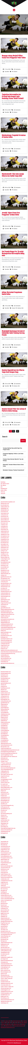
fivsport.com (4, 795)
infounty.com (4, 777)
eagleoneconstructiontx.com (7, 614)
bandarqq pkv (4, 488)
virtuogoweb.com (5, 696)
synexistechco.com (5, 521)
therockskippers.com (6, 972)
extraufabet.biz (4, 719)
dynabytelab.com (5, 510)
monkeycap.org (4, 884)
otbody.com (3, 901)
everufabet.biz (4, 738)
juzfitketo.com (4, 825)
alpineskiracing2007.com (7, 976)
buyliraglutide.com (5, 699)
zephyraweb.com (5, 531)
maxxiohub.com (4, 529)
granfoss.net (4, 973)
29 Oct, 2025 (8, 110)
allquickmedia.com (5, 918)
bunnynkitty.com (4, 937)
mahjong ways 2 (17, 1024)
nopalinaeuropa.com (5, 831)
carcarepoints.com (5, 785)
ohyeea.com (4, 815)
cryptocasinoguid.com (6, 748)
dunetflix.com (4, 803)
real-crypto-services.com (7, 774)
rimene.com (3, 955)
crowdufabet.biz (4, 740)
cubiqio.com (4, 575)
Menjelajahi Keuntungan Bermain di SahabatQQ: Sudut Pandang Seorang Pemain (13, 333)
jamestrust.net (4, 903)
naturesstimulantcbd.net (6, 829)
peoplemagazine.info (6, 673)
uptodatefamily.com (5, 808)
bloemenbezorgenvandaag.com (8, 932)
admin (7, 71)
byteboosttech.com (5, 693)
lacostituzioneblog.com (6, 813)
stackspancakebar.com (6, 963)
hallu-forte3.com (5, 968)
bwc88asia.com (4, 781)
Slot (22, 308)
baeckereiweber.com (6, 671)
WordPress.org (17, 1043)
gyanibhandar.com (5, 702)
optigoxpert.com (5, 547)
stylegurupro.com (5, 572)
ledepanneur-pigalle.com (7, 957)
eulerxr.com (3, 598)
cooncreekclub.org (5, 848)
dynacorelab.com (5, 519)
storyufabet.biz (4, 732)
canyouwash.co (4, 676)
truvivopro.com (4, 523)
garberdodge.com (5, 859)
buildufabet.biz (4, 741)
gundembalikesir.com (6, 683)
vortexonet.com (4, 515)
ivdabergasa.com (5, 771)
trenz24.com (4, 905)
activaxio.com (4, 568)
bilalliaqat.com (4, 637)
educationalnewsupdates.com (8, 501)
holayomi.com (4, 648)
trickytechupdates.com (6, 993)
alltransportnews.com (6, 743)
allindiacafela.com (5, 975)
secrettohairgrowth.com (6, 934)
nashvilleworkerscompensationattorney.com (11, 651)
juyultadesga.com (5, 772)
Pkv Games (14, 71)
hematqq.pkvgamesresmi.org (8, 1027)
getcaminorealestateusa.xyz (7, 663)
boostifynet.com (5, 542)
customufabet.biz (5, 730)
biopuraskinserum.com (6, 949)
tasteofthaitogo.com (5, 936)
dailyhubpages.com (5, 620)
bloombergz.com (5, 893)
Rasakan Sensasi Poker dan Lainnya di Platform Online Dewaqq (14, 410)
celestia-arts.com (5, 851)
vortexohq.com (4, 581)
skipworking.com (5, 906)
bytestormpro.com (5, 590)
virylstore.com (4, 871)
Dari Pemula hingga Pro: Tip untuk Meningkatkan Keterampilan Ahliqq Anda (13, 253)
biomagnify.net (4, 833)
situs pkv (3, 493)
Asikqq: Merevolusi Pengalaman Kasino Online (12, 293)
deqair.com (3, 790)
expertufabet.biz (5, 707)
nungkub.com (4, 818)
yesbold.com (4, 686)
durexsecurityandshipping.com (8, 768)
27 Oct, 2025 (8, 267)
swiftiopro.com (4, 560)
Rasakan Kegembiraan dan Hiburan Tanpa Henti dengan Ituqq (13, 371)
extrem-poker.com (5, 782)
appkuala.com (4, 928)
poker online (4, 490)
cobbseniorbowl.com (6, 764)
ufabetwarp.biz (4, 704)
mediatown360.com (5, 981)
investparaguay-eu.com (6, 779)
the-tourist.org (4, 888)
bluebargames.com (5, 854)
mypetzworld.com (5, 776)
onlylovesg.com (4, 617)
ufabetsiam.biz (4, 710)
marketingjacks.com (5, 990)
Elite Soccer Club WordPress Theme (18, 1040)
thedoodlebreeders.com (6, 787)
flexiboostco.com (5, 503)
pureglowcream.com (5, 931)
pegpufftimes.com (5, 849)
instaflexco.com (4, 554)
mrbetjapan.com (4, 924)
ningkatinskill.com (5, 794)
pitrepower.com (4, 980)
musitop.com (4, 810)
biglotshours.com (5, 697)
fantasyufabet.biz (5, 709)
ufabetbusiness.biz (5, 714)
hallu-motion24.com (5, 970)
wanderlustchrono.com (6, 591)
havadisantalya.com (5, 678)
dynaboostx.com (5, 552)
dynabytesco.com (5, 570)
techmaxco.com (4, 565)
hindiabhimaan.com (5, 994)
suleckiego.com (4, 1003)
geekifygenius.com (5, 599)
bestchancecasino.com (6, 635)
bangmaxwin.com (5, 944)
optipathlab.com (4, 508)
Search (4, 437)
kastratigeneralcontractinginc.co (8, 751)
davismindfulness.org (6, 658)
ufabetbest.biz (4, 727)
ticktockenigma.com (5, 596)
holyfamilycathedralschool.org (8, 653)
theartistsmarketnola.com (7, 960)
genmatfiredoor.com (5, 607)
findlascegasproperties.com (7, 609)
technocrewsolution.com (6, 877)
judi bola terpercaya (16, 1021)
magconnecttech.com (6, 603)
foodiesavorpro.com (5, 580)
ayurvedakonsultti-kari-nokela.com (9, 756)
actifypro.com (4, 550)
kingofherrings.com (5, 923)
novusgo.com (4, 588)
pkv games (3, 485)
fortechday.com (4, 661)
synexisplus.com (5, 513)
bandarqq (3, 482)
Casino (13, 308)
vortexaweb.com (5, 532)
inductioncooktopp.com (6, 640)
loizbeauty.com (4, 908)
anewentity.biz (4, 926)
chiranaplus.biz (4, 962)
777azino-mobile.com (6, 763)
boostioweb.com (5, 505)
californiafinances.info (6, 950)
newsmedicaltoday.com (6, 642)
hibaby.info (3, 630)
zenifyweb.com (4, 604)
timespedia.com (4, 911)
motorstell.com (4, 872)
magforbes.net (4, 882)
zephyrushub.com (5, 506)
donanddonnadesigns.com (7, 612)
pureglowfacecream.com (7, 921)
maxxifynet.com (4, 516)
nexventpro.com (4, 544)
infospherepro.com (5, 578)
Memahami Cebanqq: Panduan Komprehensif (13, 470)
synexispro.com (4, 647)
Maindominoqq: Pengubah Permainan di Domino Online (14, 136)
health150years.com (5, 874)
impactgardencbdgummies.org (8, 828)
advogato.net (4, 890)
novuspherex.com (5, 536)
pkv (2, 487)
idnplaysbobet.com (5, 622)
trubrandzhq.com (5, 541)
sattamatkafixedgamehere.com (8, 627)
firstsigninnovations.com (6, 857)
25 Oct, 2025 (8, 383)
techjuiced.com (4, 691)
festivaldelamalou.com (6, 856)
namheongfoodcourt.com (7, 965)
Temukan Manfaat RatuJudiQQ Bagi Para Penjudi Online (12, 448)
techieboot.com (4, 681)
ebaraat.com (4, 689)
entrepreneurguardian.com (7, 629)
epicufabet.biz (4, 733)
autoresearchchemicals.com (7, 999)
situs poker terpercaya (19, 1025)
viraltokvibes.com (5, 879)
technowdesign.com (5, 766)
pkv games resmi (5, 483)
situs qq (3, 491)
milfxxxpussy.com (5, 807)
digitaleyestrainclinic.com (7, 983)
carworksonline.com (5, 867)
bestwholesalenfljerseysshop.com (9, 753)
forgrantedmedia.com (6, 862)
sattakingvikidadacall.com (7, 624)
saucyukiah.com (4, 841)
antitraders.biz (4, 758)
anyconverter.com (5, 910)
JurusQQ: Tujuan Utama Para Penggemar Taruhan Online (11, 214)
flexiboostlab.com (5, 557)
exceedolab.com (5, 567)
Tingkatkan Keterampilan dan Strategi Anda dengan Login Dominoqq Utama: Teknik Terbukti (13, 96)
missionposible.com (5, 985)
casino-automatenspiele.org (7, 898)
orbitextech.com (4, 601)
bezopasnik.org (4, 939)
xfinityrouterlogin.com (6, 988)
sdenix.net (3, 885)
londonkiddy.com (5, 655)
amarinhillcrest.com (5, 887)
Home (8, 25)
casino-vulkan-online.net (6, 978)
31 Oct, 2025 (8, 69)
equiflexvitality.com (5, 616)
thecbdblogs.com (5, 998)
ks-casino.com (4, 784)
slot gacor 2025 (7, 1021)
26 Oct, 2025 (8, 345)
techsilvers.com (4, 792)
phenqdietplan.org (5, 800)
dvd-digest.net (4, 959)
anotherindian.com (5, 820)
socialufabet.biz (4, 724)
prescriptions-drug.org (6, 875)
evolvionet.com (4, 511)
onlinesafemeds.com (6, 701)
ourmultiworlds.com (5, 846)
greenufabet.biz (4, 715)
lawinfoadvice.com (5, 799)
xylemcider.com (4, 821)
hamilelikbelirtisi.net (5, 562)
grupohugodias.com (5, 789)
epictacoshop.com (5, 947)
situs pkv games (23, 1022)
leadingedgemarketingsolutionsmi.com (10, 750)
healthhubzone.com (5, 688)
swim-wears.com (5, 861)
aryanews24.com (5, 759)
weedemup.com (4, 634)
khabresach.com (4, 996)
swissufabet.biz (4, 712)
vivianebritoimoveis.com (6, 880)
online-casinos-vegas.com (7, 986)
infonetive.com (4, 946)
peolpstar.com (4, 864)
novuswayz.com (4, 549)
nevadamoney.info (5, 954)
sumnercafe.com (5, 802)
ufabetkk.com (4, 916)
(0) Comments (16, 69)
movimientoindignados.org (7, 805)
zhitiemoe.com (4, 816)
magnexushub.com (5, 694)
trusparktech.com (5, 539)
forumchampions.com (6, 853)
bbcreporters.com (5, 746)
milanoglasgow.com (5, 967)
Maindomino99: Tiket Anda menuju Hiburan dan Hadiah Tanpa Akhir (13, 175)
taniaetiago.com (4, 823)
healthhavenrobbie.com (6, 611)
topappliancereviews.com (7, 991)
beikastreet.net (4, 843)
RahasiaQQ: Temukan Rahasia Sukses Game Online (13, 465)
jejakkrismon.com (5, 913)
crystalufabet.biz (5, 735)
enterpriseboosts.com (6, 895)
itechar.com (3, 684)
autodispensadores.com (6, 638)
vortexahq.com (4, 526)
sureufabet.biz (4, 728)
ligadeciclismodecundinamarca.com (9, 650)
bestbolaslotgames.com (6, 625)
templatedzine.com (5, 797)
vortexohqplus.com (5, 559)
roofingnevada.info (5, 643)
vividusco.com (4, 524)
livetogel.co (3, 606)
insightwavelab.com (5, 585)
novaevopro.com (5, 537)
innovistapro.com (5, 555)
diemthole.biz (4, 915)
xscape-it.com (4, 761)
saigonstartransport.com (6, 942)
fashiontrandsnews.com (6, 745)
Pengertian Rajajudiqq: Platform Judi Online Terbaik (13, 454)
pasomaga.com (4, 826)
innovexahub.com (5, 518)
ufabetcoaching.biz (5, 656)
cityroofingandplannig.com (7, 769)
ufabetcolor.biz (4, 717)
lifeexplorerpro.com (5, 586)
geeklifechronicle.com (6, 576)
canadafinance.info (5, 952)
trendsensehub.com (5, 594)
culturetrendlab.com (5, 593)
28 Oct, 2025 (8, 187)
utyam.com (3, 812)
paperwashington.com (6, 632)
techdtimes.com (4, 680)
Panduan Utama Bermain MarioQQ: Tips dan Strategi (13, 459)
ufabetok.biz (4, 737)
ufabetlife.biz (4, 720)
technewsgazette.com (6, 919)
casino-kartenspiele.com (7, 897)
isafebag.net (4, 892)
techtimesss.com (5, 869)
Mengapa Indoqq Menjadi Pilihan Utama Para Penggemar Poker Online (14, 57)
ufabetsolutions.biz (5, 722)
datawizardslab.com (5, 573)
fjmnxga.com (4, 941)
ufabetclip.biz (4, 706)
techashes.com (4, 675)
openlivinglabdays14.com (7, 755)
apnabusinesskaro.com (6, 1001)
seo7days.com (4, 929)
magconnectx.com (5, 645)
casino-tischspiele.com (6, 900)
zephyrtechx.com (5, 546)
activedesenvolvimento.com (7, 619)
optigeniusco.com (5, 534)
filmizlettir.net (4, 844)
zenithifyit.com (4, 528)
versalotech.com (5, 563)
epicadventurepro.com (6, 583)
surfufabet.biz (4, 725)
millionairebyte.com (5, 660)
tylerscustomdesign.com (7, 866)
